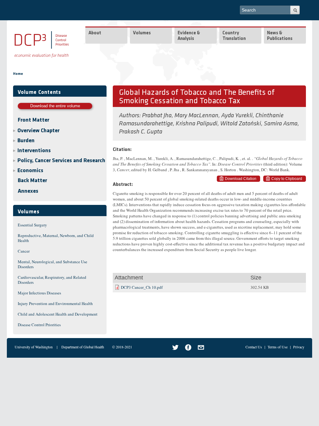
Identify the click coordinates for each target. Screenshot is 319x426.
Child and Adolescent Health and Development (58, 314)
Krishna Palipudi (196, 124)
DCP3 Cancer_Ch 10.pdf (142, 287)
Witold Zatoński (240, 124)
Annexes (28, 191)
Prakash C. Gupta (140, 132)
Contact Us (253, 346)
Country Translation (234, 36)
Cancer (24, 251)
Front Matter (33, 120)
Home (18, 74)
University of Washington (34, 346)
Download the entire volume (55, 106)
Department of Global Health (82, 346)
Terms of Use (278, 346)
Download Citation (240, 179)
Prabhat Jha (157, 116)
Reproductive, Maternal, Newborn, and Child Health (56, 238)
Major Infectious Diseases (39, 293)
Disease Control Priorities (39, 324)
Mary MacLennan (196, 116)
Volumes (142, 33)
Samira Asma (281, 124)
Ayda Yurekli (237, 116)
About (94, 33)
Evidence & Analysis (189, 36)
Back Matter (32, 181)
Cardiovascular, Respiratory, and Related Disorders (52, 279)
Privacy (298, 346)
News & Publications (280, 36)
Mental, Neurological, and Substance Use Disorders (52, 264)
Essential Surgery (32, 225)
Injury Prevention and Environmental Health (55, 303)
